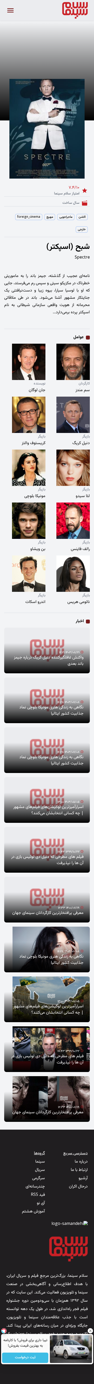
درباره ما (81, 1161)
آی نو (41, 1203)
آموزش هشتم (33, 1211)
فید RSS (38, 1195)
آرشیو (83, 1178)
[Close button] (90, 1330)
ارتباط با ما (79, 1170)
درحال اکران (78, 1186)
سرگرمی (38, 1178)
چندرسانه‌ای (35, 1186)
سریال (40, 1170)
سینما (40, 1161)
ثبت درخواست (25, 1358)
